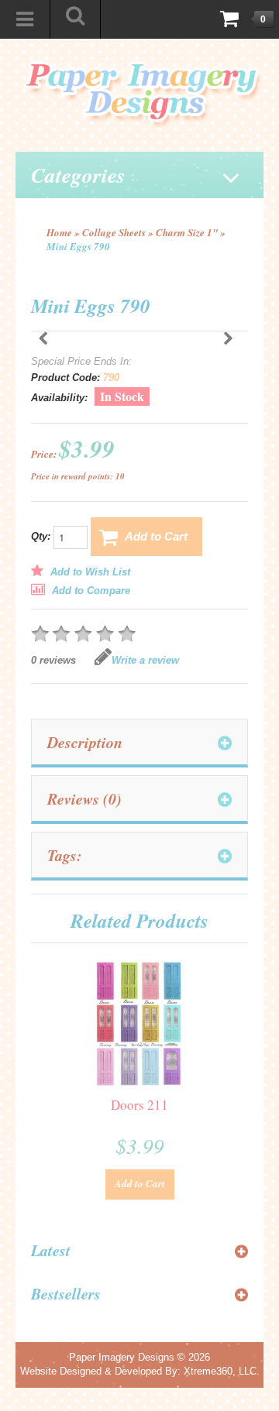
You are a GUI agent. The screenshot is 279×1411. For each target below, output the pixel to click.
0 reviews (53, 660)
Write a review (145, 660)
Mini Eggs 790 (78, 246)
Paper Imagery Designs (121, 1357)
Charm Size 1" (187, 232)
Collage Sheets (114, 232)
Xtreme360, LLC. (222, 1371)
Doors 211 (139, 1105)
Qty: (42, 537)
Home (59, 232)
